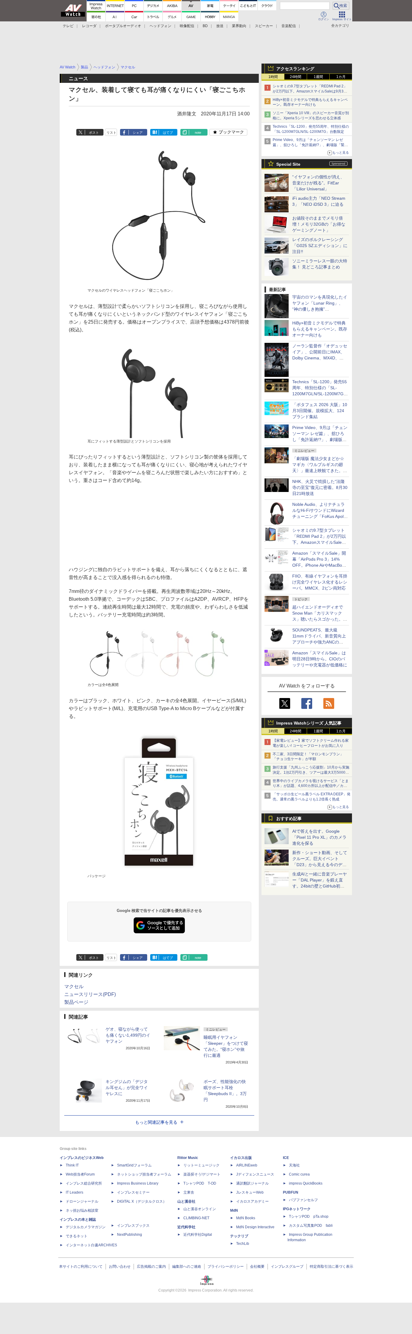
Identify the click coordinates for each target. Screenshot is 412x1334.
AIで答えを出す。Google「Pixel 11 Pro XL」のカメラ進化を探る (319, 837)
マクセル (74, 986)
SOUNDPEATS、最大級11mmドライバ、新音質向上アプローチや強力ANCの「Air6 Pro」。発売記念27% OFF (319, 642)
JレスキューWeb (250, 1192)
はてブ (168, 132)
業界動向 (239, 26)
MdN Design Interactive (255, 1227)
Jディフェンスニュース (255, 1174)
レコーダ (89, 26)
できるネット (76, 1236)
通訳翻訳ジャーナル (252, 1183)
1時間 (273, 77)
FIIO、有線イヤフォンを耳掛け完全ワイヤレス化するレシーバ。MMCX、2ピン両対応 (319, 582)
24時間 (295, 77)
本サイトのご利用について (81, 1266)
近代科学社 (186, 1227)
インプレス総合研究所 (84, 1183)
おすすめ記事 (289, 818)
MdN (234, 1210)
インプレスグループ (287, 1266)
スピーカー (264, 26)
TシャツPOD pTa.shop (308, 1216)
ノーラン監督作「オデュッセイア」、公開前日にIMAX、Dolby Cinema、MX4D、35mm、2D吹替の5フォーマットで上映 (319, 357)
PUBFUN (290, 1192)
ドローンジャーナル (82, 1201)
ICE (286, 1158)
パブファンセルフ (303, 1200)
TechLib (242, 1244)
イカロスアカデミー (252, 1201)
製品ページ (76, 1002)
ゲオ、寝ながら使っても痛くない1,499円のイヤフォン (128, 1035)
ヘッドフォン (160, 26)
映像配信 (187, 26)
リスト (111, 132)
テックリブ (239, 1236)
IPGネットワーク (297, 1209)
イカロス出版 (241, 1158)
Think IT (72, 1165)
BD (205, 26)
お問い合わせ (120, 1266)
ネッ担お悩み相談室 (82, 1210)
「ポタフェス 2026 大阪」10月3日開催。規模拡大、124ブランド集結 (319, 410)
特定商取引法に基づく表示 (331, 1266)
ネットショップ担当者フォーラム (144, 1174)
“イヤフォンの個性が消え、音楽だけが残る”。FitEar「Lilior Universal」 (318, 182)
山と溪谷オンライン (199, 1209)
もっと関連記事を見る (156, 1122)
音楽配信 (288, 26)
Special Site (288, 164)
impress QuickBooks (305, 1183)
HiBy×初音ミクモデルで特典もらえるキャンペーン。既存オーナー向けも (319, 329)
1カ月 (341, 77)
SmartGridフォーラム (134, 1165)
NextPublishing (129, 1234)
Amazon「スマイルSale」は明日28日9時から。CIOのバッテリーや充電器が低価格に (319, 658)
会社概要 (257, 1266)
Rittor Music (187, 1158)
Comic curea (299, 1174)
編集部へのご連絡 (186, 1266)
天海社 (294, 1165)
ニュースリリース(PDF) (90, 994)
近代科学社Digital (197, 1234)
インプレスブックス (133, 1225)
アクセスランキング (295, 68)
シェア (138, 132)
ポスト (94, 132)
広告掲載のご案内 (151, 1266)
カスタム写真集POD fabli (311, 1225)
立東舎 (188, 1192)
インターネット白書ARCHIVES (91, 1245)
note (198, 132)
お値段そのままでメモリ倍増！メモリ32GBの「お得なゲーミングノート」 (318, 224)
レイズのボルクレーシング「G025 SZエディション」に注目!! (319, 245)
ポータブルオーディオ (123, 26)
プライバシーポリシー (226, 1266)
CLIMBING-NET (196, 1218)
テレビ (68, 26)
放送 (219, 26)
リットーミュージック (201, 1165)
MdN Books (245, 1218)
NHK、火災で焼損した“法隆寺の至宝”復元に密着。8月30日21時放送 (319, 487)
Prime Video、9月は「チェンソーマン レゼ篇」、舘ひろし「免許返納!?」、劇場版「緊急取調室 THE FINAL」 (310, 145)
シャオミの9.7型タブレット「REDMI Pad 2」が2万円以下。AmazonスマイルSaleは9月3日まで (310, 91)
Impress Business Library (137, 1183)
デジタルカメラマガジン (86, 1227)
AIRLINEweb (246, 1165)
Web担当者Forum (80, 1174)
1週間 (318, 77)
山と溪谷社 (186, 1201)
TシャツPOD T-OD (199, 1183)
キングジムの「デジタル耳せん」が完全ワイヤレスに (127, 1087)
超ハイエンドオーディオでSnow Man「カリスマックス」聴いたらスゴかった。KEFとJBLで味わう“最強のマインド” (319, 619)
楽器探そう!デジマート (201, 1174)
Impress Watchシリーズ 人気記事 (308, 723)
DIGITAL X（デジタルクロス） (141, 1201)
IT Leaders (74, 1192)
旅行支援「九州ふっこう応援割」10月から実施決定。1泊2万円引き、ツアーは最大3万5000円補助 (311, 772)
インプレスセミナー (133, 1192)
